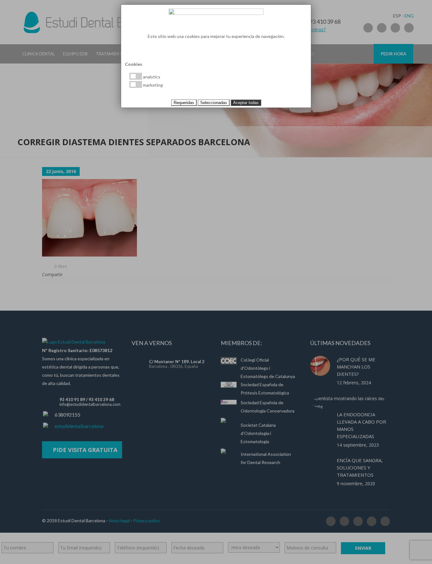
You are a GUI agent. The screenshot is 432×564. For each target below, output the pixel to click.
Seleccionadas (213, 102)
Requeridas (184, 102)
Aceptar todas (246, 102)
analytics (151, 76)
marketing (152, 85)
